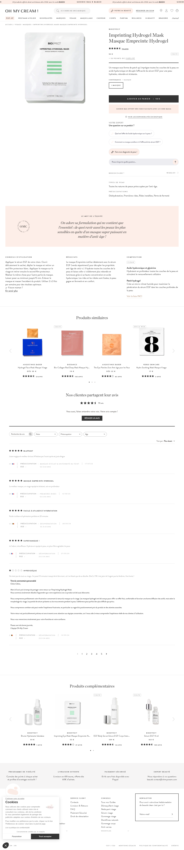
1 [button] (90, 750)
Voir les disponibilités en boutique (145, 117)
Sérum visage (107, 812)
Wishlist (171, 173)
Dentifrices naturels (109, 820)
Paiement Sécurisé (78, 812)
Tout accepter (45, 836)
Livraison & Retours (79, 805)
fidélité (130, 58)
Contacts (74, 802)
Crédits (175, 846)
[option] (144, 109)
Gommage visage (108, 816)
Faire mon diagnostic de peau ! (126, 152)
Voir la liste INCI (134, 296)
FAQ (72, 809)
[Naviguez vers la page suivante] (106, 654)
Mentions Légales (127, 846)
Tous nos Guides (108, 802)
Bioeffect (114, 29)
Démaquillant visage (110, 805)
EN (11, 846)
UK (15, 846)
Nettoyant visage (108, 809)
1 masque (116, 85)
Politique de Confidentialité (153, 846)
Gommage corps (108, 823)
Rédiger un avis (92, 418)
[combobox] (46, 434)
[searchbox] (18, 434)
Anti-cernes (106, 827)
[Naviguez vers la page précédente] (77, 654)
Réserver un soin (145, 11)
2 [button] (93, 750)
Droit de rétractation (79, 816)
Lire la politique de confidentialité (17, 828)
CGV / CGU (110, 846)
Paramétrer (17, 836)
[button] (5, 845)
